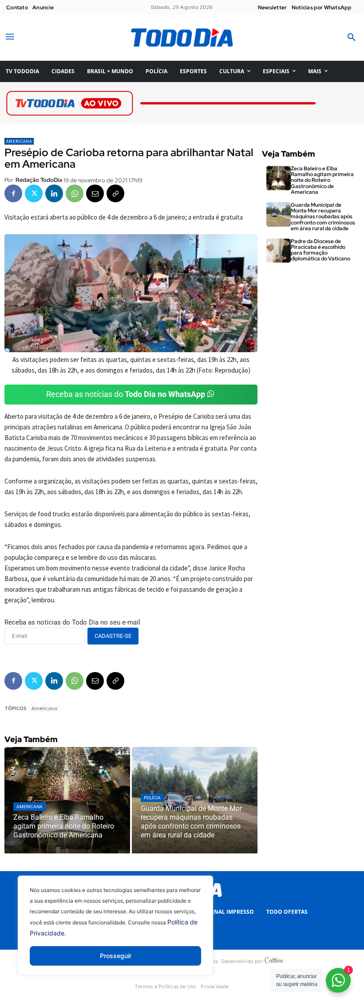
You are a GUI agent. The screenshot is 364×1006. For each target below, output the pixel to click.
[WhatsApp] (74, 193)
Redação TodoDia (39, 180)
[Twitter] (34, 193)
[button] (352, 38)
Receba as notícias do (125, 394)
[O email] (95, 193)
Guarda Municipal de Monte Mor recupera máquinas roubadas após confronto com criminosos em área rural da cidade (323, 216)
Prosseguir (115, 955)
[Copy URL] (115, 193)
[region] (115, 932)
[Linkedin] (54, 193)
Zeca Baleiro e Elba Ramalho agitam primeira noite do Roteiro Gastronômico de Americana (322, 180)
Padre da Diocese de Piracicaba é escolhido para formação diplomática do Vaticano (320, 250)
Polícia (152, 797)
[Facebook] (13, 193)
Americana (19, 141)
